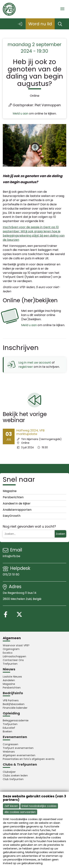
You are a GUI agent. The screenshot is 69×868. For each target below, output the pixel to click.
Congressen (10, 744)
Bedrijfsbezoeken (13, 704)
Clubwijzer (9, 772)
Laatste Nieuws (12, 676)
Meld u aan (20, 113)
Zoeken (60, 534)
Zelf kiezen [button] (11, 806)
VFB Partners (11, 700)
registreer (25, 367)
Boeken (7, 731)
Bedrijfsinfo (13, 693)
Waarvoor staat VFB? (16, 645)
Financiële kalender (15, 708)
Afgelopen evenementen (19, 755)
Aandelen (9, 680)
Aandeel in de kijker (17, 503)
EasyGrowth (11, 516)
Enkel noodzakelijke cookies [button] (39, 806)
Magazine (10, 491)
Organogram (11, 649)
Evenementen (15, 737)
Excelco (8, 653)
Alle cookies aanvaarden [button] (20, 812)
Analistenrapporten (17, 510)
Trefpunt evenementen (18, 748)
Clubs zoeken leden (15, 775)
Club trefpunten (13, 779)
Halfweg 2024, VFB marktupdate (30, 432)
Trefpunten (10, 664)
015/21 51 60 (11, 574)
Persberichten (13, 497)
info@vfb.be (11, 556)
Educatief (9, 728)
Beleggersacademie (16, 720)
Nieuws (9, 669)
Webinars (9, 751)
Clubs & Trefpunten (20, 764)
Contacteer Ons (13, 660)
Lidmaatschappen (14, 656)
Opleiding (11, 713)
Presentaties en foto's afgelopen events (28, 759)
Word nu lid (40, 24)
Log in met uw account (34, 362)
